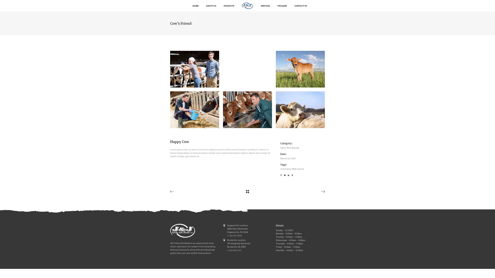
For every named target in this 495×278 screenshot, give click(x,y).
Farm (288, 168)
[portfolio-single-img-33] (300, 109)
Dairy (283, 147)
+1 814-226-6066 (234, 235)
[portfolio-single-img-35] (194, 69)
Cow (282, 168)
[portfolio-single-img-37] (300, 69)
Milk (294, 168)
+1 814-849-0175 (234, 250)
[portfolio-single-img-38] (194, 109)
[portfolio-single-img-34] (247, 109)
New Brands (292, 147)
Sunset (300, 168)
